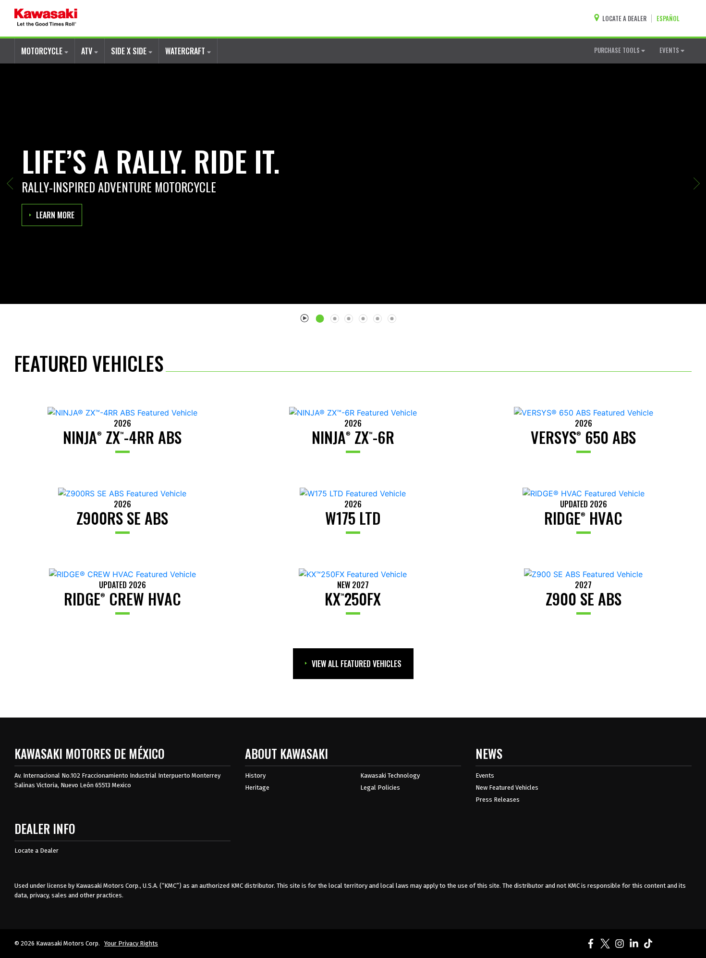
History (255, 775)
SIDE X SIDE (129, 51)
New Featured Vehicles (506, 787)
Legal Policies (380, 787)
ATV (87, 51)
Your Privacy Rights (131, 943)
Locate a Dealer (36, 850)
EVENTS (670, 50)
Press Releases (497, 799)
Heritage (257, 787)
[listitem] (322, 314)
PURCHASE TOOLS (617, 50)
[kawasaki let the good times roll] (45, 18)
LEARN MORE (55, 215)
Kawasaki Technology (390, 775)
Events (484, 775)
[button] (9, 183)
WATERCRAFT (186, 51)
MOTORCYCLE (42, 51)
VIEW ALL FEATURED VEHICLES (357, 663)
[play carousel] (305, 317)
